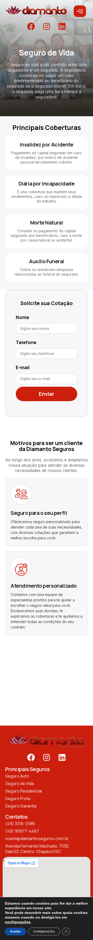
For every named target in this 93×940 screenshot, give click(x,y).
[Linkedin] (62, 26)
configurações (17, 922)
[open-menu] (79, 11)
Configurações (44, 931)
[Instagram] (46, 26)
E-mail (23, 367)
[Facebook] (31, 26)
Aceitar (15, 931)
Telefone (26, 342)
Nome (22, 317)
